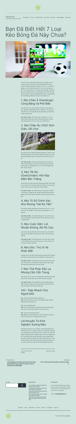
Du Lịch (32, 17)
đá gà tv (23, 88)
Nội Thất (46, 17)
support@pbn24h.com (60, 393)
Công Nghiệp (60, 17)
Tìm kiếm (8, 382)
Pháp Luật (67, 17)
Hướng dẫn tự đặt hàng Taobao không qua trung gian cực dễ (38, 391)
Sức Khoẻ (52, 17)
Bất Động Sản (39, 17)
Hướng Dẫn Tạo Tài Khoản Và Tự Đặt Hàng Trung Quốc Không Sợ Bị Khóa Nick (37, 398)
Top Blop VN (10, 17)
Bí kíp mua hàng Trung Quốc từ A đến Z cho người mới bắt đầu (38, 394)
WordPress (67, 415)
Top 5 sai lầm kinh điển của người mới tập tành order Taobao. (38, 386)
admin (23, 352)
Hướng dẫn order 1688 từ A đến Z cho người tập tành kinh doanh (38, 389)
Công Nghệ (26, 17)
